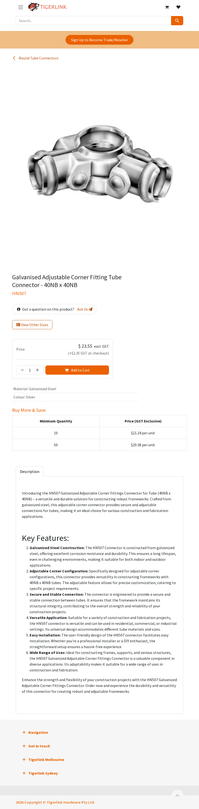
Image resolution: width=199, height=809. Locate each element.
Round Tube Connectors (38, 58)
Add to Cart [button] (80, 370)
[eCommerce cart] (167, 7)
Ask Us (83, 309)
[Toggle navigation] (20, 7)
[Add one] (38, 370)
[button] (177, 795)
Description (29, 471)
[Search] (177, 20)
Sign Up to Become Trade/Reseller (99, 39)
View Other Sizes (34, 324)
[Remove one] (21, 370)
